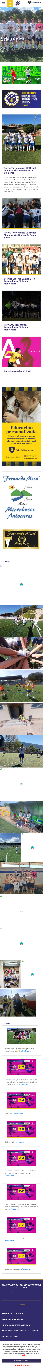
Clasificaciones (11, 1336)
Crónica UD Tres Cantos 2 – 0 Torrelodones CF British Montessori (19, 281)
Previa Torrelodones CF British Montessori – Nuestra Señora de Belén (21, 235)
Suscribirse (21, 1305)
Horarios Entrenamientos (16, 1325)
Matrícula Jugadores (14, 1314)
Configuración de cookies (22, 1365)
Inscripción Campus (13, 1319)
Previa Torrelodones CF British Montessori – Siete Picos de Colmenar (20, 170)
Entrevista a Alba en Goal (17, 371)
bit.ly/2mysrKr (26, 1051)
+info (23, 1355)
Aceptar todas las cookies (21, 1361)
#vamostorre (23, 1084)
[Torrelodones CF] (17, 3)
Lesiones (34, 1331)
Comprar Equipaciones (14, 1331)
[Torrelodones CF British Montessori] (21, 1036)
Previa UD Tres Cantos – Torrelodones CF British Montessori (16, 327)
